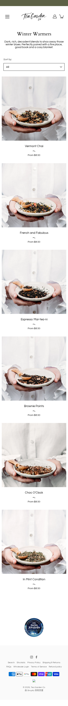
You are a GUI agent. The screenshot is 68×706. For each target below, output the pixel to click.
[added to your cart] (62, 16)
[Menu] (7, 16)
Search (11, 662)
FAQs (8, 667)
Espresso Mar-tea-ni (34, 319)
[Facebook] (36, 657)
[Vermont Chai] (34, 108)
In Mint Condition (34, 579)
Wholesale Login (21, 667)
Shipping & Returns (51, 662)
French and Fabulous (34, 232)
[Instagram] (31, 657)
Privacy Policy (33, 662)
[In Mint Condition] (34, 542)
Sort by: (7, 59)
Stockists (21, 662)
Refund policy (55, 667)
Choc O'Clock (34, 492)
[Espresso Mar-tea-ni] (34, 282)
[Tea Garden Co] (34, 16)
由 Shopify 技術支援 (34, 690)
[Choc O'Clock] (34, 455)
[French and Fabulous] (34, 195)
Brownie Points (34, 406)
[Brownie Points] (34, 368)
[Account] (55, 16)
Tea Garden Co (38, 687)
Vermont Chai (34, 146)
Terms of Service (39, 667)
